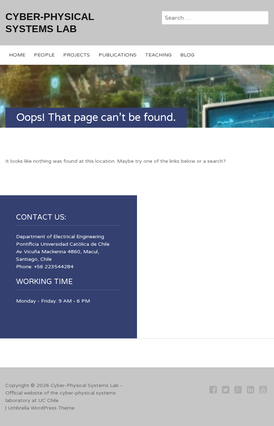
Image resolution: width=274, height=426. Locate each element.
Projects (76, 55)
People (44, 55)
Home (17, 55)
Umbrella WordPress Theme (41, 408)
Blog (187, 55)
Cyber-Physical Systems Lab (85, 385)
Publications (117, 55)
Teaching (158, 55)
